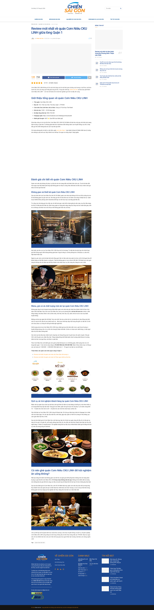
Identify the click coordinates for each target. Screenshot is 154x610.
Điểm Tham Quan (82, 569)
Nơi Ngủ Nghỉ (81, 573)
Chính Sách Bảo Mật (60, 565)
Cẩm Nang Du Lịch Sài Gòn (96, 19)
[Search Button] (121, 8)
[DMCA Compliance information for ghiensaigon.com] (37, 597)
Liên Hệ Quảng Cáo (59, 562)
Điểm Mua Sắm (81, 568)
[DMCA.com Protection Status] (36, 593)
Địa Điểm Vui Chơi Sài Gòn (73, 19)
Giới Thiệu (57, 559)
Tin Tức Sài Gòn (114, 19)
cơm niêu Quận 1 (61, 130)
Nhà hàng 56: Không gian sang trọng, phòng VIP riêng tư (116, 560)
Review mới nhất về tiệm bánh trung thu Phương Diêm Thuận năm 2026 (104, 53)
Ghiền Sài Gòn (39, 19)
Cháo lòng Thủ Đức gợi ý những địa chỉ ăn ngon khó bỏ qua (116, 570)
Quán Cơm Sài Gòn (40, 542)
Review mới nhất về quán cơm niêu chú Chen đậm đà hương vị (51, 354)
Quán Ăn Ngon (54, 24)
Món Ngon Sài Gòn (54, 19)
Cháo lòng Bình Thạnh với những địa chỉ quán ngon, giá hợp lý (116, 579)
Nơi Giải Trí (80, 571)
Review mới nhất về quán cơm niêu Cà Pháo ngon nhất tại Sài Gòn (52, 357)
